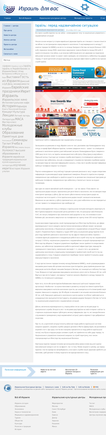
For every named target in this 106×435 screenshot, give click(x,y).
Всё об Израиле (25, 18)
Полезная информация (15, 370)
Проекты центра (10, 44)
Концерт (7, 111)
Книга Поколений (10, 109)
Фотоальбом (9, 49)
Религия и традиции (23, 426)
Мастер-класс (9, 122)
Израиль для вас (29, 8)
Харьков (55, 421)
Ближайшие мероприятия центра (50, 30)
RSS (96, 387)
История (9, 106)
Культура (19, 111)
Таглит (6, 143)
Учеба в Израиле (12, 145)
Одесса (55, 415)
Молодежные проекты (83, 18)
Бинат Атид (17, 71)
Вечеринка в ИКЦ (10, 74)
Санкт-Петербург (59, 409)
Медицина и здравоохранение (27, 415)
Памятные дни (12, 136)
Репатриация (6, 140)
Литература (8, 119)
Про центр (8, 30)
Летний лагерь (22, 115)
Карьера (21, 106)
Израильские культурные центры (53, 18)
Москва (55, 406)
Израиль (10, 95)
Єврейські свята (17, 66)
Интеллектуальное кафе (15, 102)
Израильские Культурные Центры (28, 387)
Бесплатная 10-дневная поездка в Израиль (72, 372)
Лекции (8, 115)
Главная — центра (11, 26)
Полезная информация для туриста (97, 372)
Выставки (13, 77)
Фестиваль (19, 147)
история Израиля (21, 168)
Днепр (54, 418)
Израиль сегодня (21, 403)
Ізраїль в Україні (11, 68)
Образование (13, 133)
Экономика (19, 409)
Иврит (26, 91)
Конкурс (22, 109)
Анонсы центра (10, 40)
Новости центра (10, 35)
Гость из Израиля (15, 79)
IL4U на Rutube (84, 387)
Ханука (27, 147)
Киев (54, 412)
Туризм (17, 418)
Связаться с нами (11, 54)
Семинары (19, 140)
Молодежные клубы (97, 409)
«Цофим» (6, 66)
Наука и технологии (23, 412)
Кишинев (55, 424)
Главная (7, 18)
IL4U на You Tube (68, 387)
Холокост (8, 150)
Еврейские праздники (15, 89)
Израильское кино (14, 99)
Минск (54, 426)
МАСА (19, 119)
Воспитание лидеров (97, 412)
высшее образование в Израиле (13, 153)
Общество (19, 421)
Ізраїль (27, 65)
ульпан (6, 171)
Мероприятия (57, 403)
